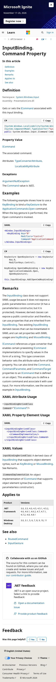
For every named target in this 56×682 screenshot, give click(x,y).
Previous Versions (28, 665)
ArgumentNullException (15, 181)
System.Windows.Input (27, 97)
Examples (9, 70)
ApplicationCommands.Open (18, 208)
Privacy (20, 669)
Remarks (9, 74)
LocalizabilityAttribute (27, 166)
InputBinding (14, 295)
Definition (9, 66)
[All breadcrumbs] (5, 39)
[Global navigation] (3, 32)
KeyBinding (8, 204)
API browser (16, 39)
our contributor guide (18, 575)
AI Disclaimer (9, 665)
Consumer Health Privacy (14, 673)
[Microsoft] (28, 32)
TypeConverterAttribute (28, 161)
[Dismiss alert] (51, 4)
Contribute (7, 669)
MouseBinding (42, 337)
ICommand (27, 108)
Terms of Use (39, 673)
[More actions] (51, 39)
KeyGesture (32, 204)
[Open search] (42, 32)
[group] (28, 129)
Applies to (10, 78)
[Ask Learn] (37, 39)
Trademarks (8, 677)
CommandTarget (41, 368)
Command (13, 185)
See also (9, 82)
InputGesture (15, 543)
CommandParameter (14, 368)
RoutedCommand (18, 539)
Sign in (50, 32)
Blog (42, 665)
